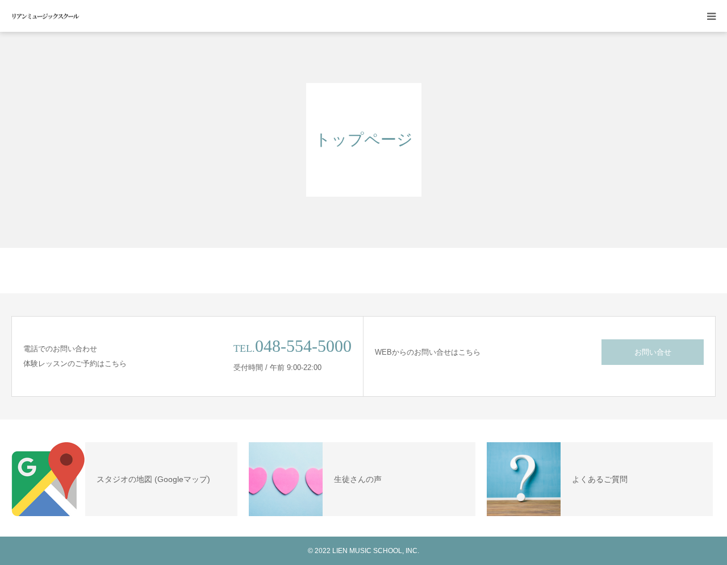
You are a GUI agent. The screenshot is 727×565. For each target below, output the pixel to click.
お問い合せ (652, 352)
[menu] (711, 16)
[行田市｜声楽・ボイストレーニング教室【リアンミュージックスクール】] (45, 16)
